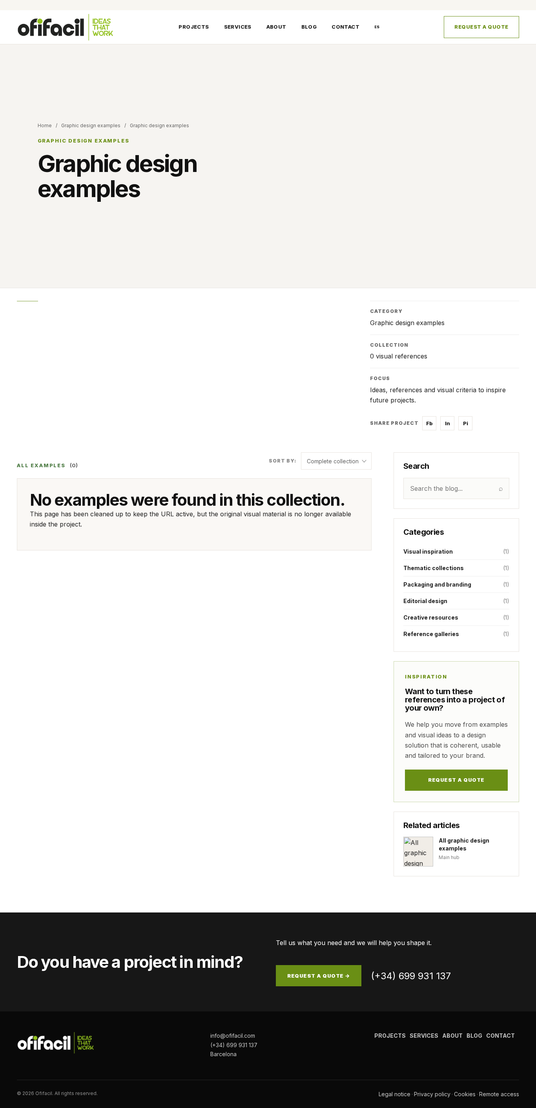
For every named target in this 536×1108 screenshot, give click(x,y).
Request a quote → (318, 976)
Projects (194, 27)
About (276, 27)
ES (377, 27)
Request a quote (481, 27)
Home (45, 125)
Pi (465, 423)
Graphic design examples (90, 125)
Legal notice (394, 1094)
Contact (345, 27)
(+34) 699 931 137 (411, 976)
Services (238, 27)
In (447, 423)
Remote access (499, 1094)
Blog (309, 27)
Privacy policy (432, 1094)
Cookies (465, 1094)
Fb (429, 423)
